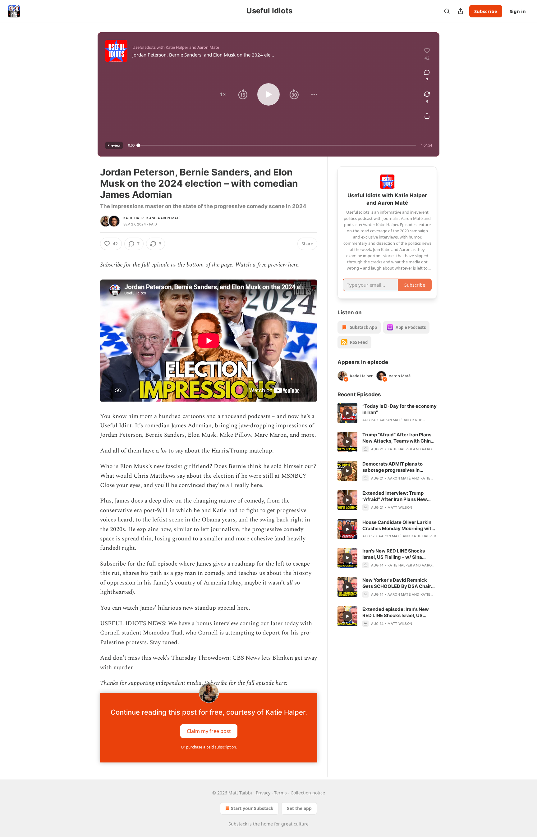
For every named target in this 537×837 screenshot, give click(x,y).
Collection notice (308, 793)
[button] (222, 94)
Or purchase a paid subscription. (209, 747)
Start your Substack (252, 808)
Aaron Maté (169, 218)
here (243, 607)
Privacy (263, 793)
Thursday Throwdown (200, 657)
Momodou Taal (162, 632)
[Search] (447, 11)
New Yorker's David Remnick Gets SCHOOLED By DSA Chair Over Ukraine (396, 583)
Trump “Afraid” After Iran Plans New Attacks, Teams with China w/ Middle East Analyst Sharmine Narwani (399, 438)
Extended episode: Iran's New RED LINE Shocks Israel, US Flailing (395, 612)
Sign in (518, 11)
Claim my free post (209, 731)
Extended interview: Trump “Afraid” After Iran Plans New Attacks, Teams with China (394, 496)
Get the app (299, 808)
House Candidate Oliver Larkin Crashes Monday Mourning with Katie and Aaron (398, 525)
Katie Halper (135, 218)
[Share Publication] (460, 11)
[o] (347, 413)
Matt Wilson (400, 507)
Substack (237, 824)
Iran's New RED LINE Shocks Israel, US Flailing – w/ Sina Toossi (393, 554)
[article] (387, 413)
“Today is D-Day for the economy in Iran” (399, 409)
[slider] (277, 145)
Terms (280, 793)
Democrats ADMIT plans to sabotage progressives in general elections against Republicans (392, 467)
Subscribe (485, 11)
